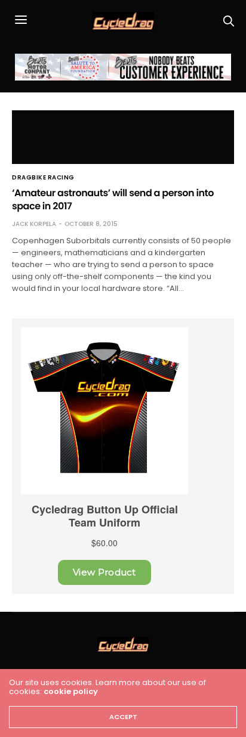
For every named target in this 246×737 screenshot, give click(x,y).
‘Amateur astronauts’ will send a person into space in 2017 (113, 199)
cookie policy (71, 691)
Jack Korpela (34, 223)
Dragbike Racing (43, 178)
